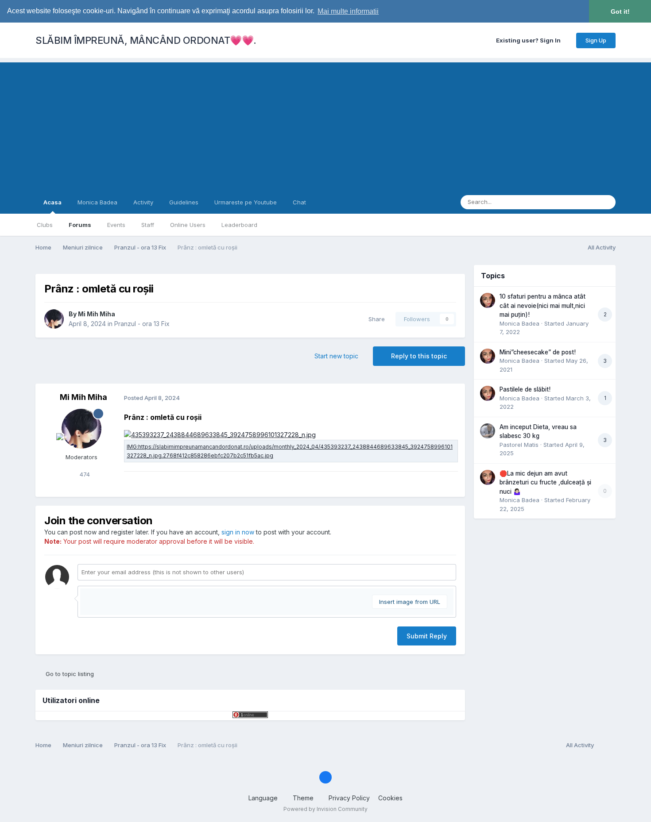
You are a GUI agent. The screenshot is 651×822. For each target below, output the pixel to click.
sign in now (237, 532)
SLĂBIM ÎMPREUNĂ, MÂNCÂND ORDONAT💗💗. (145, 40)
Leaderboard (239, 224)
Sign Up (595, 40)
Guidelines (183, 202)
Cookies (390, 798)
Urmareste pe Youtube (245, 202)
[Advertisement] (325, 124)
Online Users (187, 224)
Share (375, 319)
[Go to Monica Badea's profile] (487, 300)
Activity (143, 202)
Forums (80, 224)
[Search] (606, 202)
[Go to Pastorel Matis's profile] (487, 430)
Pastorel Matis (519, 444)
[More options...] (449, 397)
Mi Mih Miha (96, 314)
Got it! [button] (620, 11)
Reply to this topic (419, 356)
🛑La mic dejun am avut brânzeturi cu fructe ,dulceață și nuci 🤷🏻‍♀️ (545, 482)
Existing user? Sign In (529, 40)
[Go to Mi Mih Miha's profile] (54, 319)
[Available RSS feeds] (607, 745)
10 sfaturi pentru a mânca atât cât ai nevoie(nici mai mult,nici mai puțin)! (542, 305)
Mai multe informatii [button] (348, 11)
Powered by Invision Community (325, 809)
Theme (304, 798)
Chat (299, 202)
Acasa (52, 202)
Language (263, 798)
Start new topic (336, 356)
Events (116, 224)
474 (84, 474)
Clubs (45, 224)
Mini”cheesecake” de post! (538, 352)
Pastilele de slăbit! (525, 389)
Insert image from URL (409, 601)
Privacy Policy (349, 798)
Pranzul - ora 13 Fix (142, 323)
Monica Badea (97, 202)
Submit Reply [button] (427, 636)
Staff (147, 224)
